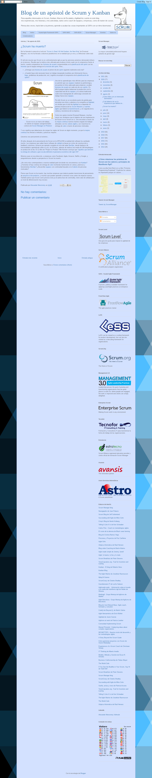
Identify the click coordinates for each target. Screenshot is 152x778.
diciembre (106, 82)
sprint (61, 70)
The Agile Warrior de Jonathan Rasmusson (113, 574)
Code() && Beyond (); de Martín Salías (112, 610)
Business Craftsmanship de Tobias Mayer (113, 660)
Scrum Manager (91, 32)
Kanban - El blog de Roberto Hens (110, 567)
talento (75, 167)
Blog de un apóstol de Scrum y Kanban (65, 12)
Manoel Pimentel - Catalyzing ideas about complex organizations (113, 628)
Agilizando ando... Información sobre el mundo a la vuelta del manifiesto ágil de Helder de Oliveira (115, 589)
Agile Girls (102, 541)
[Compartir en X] (65, 185)
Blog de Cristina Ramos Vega (109, 535)
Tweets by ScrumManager (107, 204)
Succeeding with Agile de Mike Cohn (111, 518)
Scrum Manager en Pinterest (42, 126)
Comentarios (106, 221)
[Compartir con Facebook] (68, 185)
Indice (32, 32)
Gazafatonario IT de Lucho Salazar (111, 584)
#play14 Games (104, 577)
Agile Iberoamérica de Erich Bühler (110, 613)
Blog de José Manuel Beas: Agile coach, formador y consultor (112, 606)
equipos (71, 83)
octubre (106, 88)
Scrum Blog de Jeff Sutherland (109, 514)
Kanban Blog (103, 570)
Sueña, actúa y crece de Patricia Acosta (112, 686)
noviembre (107, 85)
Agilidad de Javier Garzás (107, 617)
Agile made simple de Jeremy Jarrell (111, 552)
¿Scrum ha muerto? (109, 106)
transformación (74, 109)
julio (104, 110)
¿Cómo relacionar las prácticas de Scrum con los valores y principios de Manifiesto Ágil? (114, 161)
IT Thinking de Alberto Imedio (109, 651)
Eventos (103, 32)
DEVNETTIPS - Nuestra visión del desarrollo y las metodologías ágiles (115, 633)
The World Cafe (104, 663)
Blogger (83, 773)
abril (104, 119)
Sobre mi (113, 32)
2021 (103, 76)
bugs (26, 75)
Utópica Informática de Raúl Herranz (111, 545)
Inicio (59, 258)
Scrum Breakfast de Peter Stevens (111, 558)
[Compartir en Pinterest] (70, 185)
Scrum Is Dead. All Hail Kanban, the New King (63, 51)
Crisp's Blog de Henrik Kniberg (109, 521)
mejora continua (62, 122)
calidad (59, 143)
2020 (103, 79)
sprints (85, 87)
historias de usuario (50, 64)
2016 (103, 141)
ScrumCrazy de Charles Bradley (110, 581)
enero (105, 128)
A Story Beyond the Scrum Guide (110, 637)
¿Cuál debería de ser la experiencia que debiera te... (113, 102)
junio (105, 113)
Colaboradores (28, 36)
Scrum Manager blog (106, 508)
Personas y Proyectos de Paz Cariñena (112, 538)
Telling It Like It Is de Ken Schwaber (111, 524)
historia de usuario (41, 70)
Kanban (83, 163)
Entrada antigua (87, 258)
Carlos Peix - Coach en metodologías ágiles (114, 528)
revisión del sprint (52, 66)
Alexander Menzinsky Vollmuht (109, 715)
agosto (105, 94)
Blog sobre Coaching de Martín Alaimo (112, 548)
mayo (105, 116)
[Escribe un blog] (63, 185)
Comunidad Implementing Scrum (110, 624)
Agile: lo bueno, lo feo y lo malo (109, 555)
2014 (103, 147)
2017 (103, 138)
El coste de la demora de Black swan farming (114, 531)
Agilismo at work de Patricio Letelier (111, 620)
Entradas (104, 217)
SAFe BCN (77, 32)
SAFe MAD (66, 32)
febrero (105, 125)
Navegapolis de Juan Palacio (109, 511)
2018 (103, 135)
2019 (103, 132)
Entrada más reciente (30, 258)
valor (64, 126)
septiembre (107, 91)
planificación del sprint (79, 64)
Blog (24, 32)
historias (24, 66)
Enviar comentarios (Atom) (62, 265)
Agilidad (91, 102)
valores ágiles (72, 124)
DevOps (71, 145)
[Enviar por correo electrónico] (61, 185)
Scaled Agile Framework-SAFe (48, 32)
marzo (105, 122)
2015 (103, 144)
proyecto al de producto (31, 175)
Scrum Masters (77, 107)
